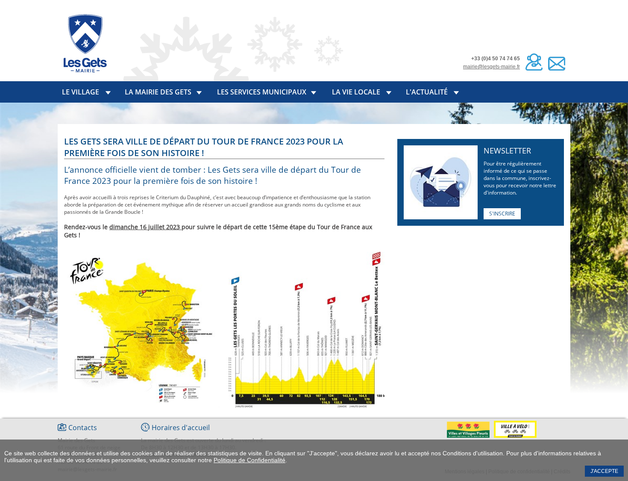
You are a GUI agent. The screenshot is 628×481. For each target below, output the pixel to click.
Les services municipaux (261, 92)
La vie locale (356, 92)
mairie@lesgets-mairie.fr (491, 67)
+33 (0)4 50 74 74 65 (495, 59)
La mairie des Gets (158, 92)
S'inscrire (502, 213)
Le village (80, 92)
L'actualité (427, 92)
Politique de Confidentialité (249, 460)
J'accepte (604, 471)
